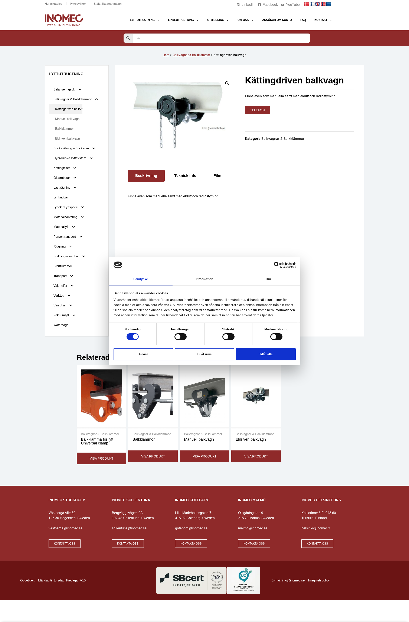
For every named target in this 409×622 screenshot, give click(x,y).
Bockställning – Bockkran (71, 148)
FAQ (303, 20)
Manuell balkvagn (67, 119)
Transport (60, 276)
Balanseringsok (64, 89)
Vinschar (59, 305)
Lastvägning (61, 187)
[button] (227, 83)
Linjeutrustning (181, 20)
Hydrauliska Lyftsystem (69, 158)
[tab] (146, 176)
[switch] (180, 336)
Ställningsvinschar (66, 256)
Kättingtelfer (61, 168)
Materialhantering (65, 217)
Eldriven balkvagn (67, 138)
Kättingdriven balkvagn (68, 109)
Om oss (243, 20)
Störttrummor (62, 266)
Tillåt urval (204, 354)
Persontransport (64, 236)
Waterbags (60, 325)
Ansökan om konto (277, 20)
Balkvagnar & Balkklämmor (191, 55)
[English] (317, 4)
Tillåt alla (265, 354)
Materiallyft (61, 227)
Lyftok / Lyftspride (65, 207)
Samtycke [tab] (140, 279)
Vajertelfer (60, 285)
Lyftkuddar (60, 197)
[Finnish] (312, 4)
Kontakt (320, 20)
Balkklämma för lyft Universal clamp (97, 441)
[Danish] (306, 4)
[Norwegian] (323, 4)
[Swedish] (328, 4)
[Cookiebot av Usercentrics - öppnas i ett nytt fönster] (277, 265)
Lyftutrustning (142, 20)
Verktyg (58, 295)
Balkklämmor (64, 128)
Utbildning (215, 20)
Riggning (59, 246)
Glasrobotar (61, 177)
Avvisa (143, 354)
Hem (166, 55)
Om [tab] (268, 279)
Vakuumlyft (61, 315)
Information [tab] (204, 279)
